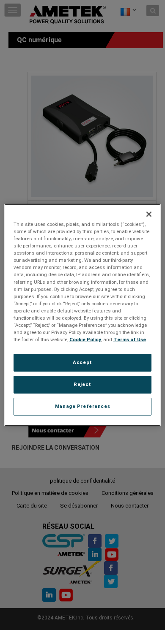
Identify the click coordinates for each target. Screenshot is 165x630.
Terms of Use (129, 339)
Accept (82, 362)
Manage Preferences (82, 406)
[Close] (149, 214)
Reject (82, 384)
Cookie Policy (85, 339)
